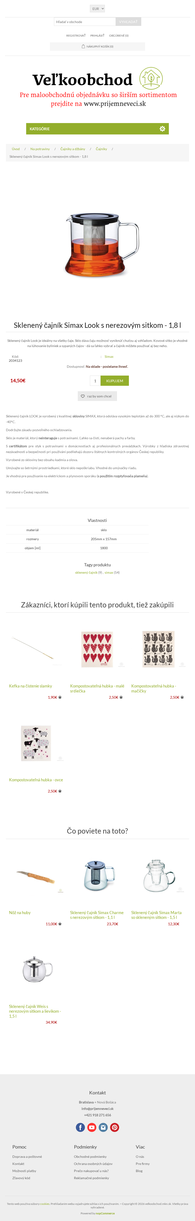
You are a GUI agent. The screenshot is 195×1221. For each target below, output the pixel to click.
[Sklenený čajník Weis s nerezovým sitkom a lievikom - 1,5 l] (36, 969)
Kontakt (18, 1164)
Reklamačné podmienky (91, 1178)
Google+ (114, 1127)
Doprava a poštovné (27, 1156)
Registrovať (76, 35)
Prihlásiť (97, 35)
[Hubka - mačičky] (158, 649)
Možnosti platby (24, 1171)
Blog (139, 1171)
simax (109, 572)
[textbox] (85, 21)
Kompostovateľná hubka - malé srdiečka (97, 688)
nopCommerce (105, 1213)
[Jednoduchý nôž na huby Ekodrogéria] (36, 875)
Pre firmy (143, 1164)
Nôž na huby (20, 912)
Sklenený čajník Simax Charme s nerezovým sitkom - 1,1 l (97, 915)
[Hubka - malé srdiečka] (97, 649)
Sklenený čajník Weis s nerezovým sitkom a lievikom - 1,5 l (35, 1011)
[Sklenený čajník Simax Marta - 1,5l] (158, 875)
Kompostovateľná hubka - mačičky (153, 688)
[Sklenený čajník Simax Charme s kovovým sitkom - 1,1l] (97, 875)
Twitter (103, 1127)
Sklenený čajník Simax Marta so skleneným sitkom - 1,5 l (156, 915)
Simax (109, 356)
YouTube (91, 1127)
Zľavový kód (21, 1178)
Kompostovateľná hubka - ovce (36, 779)
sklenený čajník (86, 572)
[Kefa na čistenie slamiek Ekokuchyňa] (36, 649)
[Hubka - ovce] (36, 743)
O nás (140, 1156)
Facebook (80, 1127)
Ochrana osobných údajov (93, 1164)
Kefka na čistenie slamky (30, 686)
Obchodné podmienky (90, 1156)
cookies (44, 1204)
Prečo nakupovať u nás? (91, 1171)
